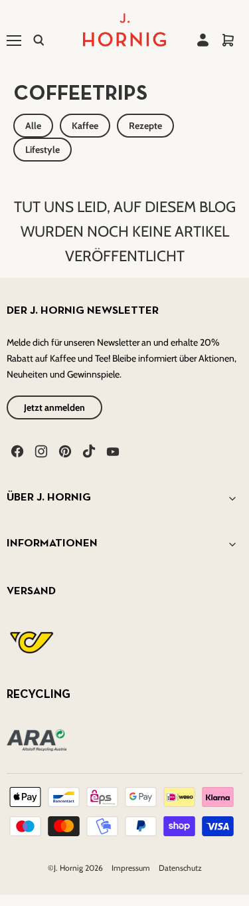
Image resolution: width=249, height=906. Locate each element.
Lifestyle (42, 150)
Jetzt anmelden (54, 407)
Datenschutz (180, 868)
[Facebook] (16, 450)
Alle (33, 126)
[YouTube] (111, 450)
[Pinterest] (63, 450)
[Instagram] (40, 450)
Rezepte (145, 126)
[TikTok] (87, 450)
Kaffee (85, 126)
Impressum (132, 868)
